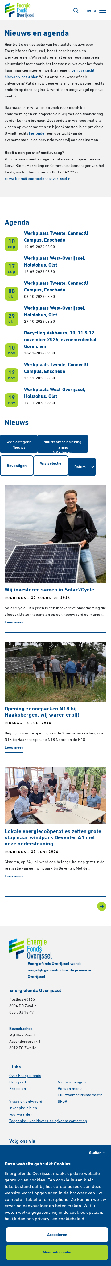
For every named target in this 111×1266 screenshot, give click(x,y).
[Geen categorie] (18, 442)
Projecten (17, 1089)
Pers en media (70, 1089)
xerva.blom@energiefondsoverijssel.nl (38, 179)
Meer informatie (57, 1252)
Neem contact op (72, 1121)
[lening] (62, 447)
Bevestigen (17, 466)
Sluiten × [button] (97, 1153)
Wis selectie (50, 463)
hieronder (37, 134)
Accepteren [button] (57, 1235)
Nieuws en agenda (74, 1082)
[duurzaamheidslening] (62, 442)
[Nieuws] (18, 447)
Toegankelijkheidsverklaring (34, 1121)
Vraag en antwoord (25, 1102)
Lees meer (14, 622)
